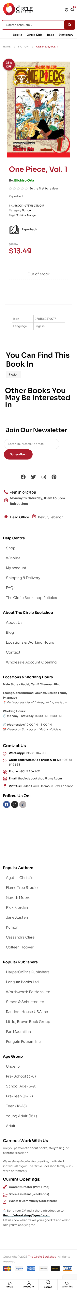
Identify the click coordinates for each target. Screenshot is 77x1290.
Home (6, 46)
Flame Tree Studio (22, 887)
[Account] (29, 1283)
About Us (14, 622)
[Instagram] (44, 477)
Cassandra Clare (20, 937)
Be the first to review (43, 188)
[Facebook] (23, 477)
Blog (10, 632)
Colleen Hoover (20, 947)
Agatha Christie (19, 878)
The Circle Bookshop (42, 1256)
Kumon (12, 927)
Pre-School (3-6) (21, 1076)
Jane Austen (17, 917)
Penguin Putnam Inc (23, 1041)
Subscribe (17, 454)
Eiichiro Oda (24, 180)
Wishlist (67, 1286)
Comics (21, 215)
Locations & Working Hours (30, 642)
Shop (9, 1286)
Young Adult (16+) (21, 1116)
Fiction (23, 46)
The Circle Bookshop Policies (31, 598)
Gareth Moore (18, 897)
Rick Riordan (17, 907)
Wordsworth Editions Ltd (28, 992)
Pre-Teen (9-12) (19, 1096)
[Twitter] (33, 477)
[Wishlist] (67, 1283)
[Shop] (10, 1283)
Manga (31, 215)
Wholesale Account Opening (31, 662)
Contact (13, 652)
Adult (11, 1126)
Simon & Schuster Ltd (25, 1002)
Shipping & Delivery (23, 578)
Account (28, 1286)
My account (16, 568)
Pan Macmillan (18, 1031)
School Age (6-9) (21, 1086)
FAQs (10, 588)
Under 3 (13, 1066)
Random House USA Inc (27, 1012)
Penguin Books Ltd (22, 982)
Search (69, 25)
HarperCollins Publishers (28, 972)
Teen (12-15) (16, 1106)
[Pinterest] (54, 477)
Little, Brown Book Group (28, 1022)
